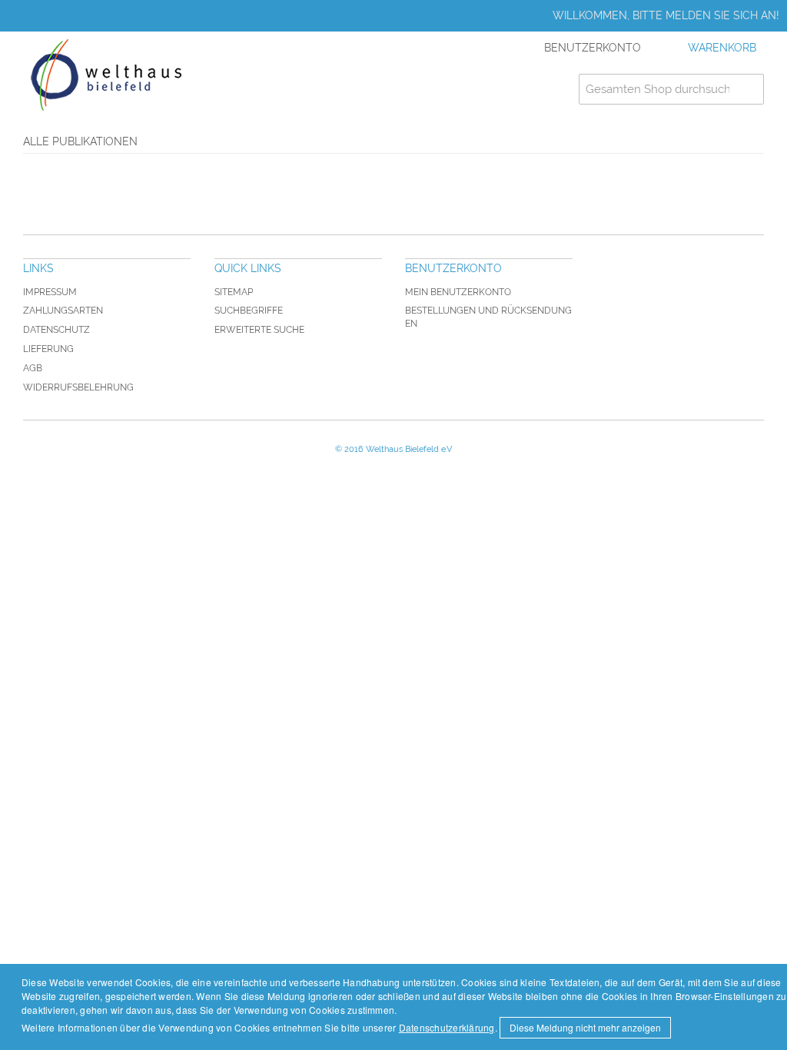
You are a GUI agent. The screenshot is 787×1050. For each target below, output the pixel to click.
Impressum (50, 292)
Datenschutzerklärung (447, 1027)
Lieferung (48, 349)
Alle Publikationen (80, 141)
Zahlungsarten (63, 310)
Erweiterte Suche (259, 329)
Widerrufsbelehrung (78, 387)
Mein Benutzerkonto (458, 292)
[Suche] (748, 89)
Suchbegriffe (248, 310)
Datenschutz (56, 329)
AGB (32, 368)
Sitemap (233, 292)
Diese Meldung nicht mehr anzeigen (585, 1027)
